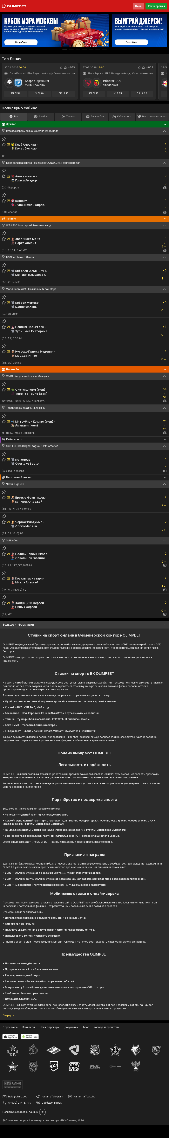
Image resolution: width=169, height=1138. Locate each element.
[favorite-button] (61, 67)
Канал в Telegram (52, 1096)
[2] (78, 49)
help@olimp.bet (17, 1096)
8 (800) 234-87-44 (19, 1102)
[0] (64, 49)
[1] (71, 49)
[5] (97, 49)
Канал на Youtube (84, 1096)
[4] (91, 49)
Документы (71, 1027)
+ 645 (71, 67)
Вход (138, 6)
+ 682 (149, 67)
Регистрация (156, 6)
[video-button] (165, 471)
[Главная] (14, 6)
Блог (86, 1027)
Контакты (28, 1027)
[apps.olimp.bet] (10, 1036)
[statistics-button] (65, 67)
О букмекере (10, 1027)
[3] (84, 49)
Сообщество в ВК (52, 1102)
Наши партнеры (49, 1027)
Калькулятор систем (106, 1027)
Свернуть (8, 1015)
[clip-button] (4, 139)
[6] (104, 49)
